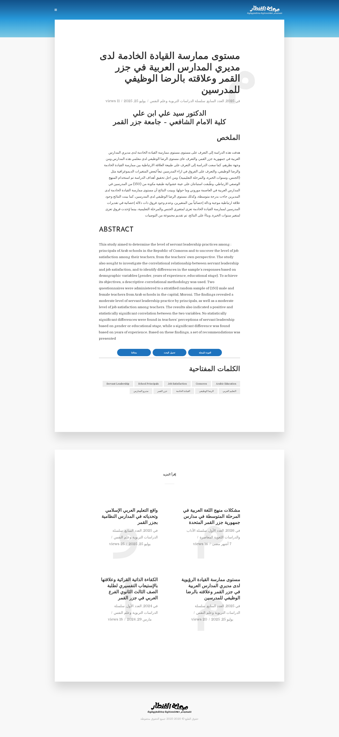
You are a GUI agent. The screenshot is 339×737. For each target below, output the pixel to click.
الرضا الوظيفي (206, 391)
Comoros (201, 383)
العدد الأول (216, 531)
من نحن (106, 10)
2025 (230, 101)
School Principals (148, 383)
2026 (230, 531)
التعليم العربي (229, 391)
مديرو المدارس (141, 391)
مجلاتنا (134, 353)
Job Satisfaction (177, 383)
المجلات (168, 10)
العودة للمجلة (205, 353)
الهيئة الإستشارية (128, 10)
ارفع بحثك (150, 10)
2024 (147, 606)
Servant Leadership (118, 383)
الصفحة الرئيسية (189, 10)
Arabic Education (226, 383)
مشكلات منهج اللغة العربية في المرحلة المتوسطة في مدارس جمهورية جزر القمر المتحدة (211, 516)
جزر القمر (162, 391)
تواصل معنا (88, 10)
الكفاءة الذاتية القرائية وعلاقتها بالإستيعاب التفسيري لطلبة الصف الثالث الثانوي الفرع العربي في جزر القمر (129, 589)
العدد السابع (215, 101)
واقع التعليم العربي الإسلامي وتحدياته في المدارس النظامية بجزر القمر (130, 516)
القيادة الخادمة (183, 391)
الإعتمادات (69, 10)
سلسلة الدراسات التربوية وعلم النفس (177, 101)
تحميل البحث (169, 353)
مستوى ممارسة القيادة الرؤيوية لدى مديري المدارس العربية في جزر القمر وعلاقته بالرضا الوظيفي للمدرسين (210, 589)
